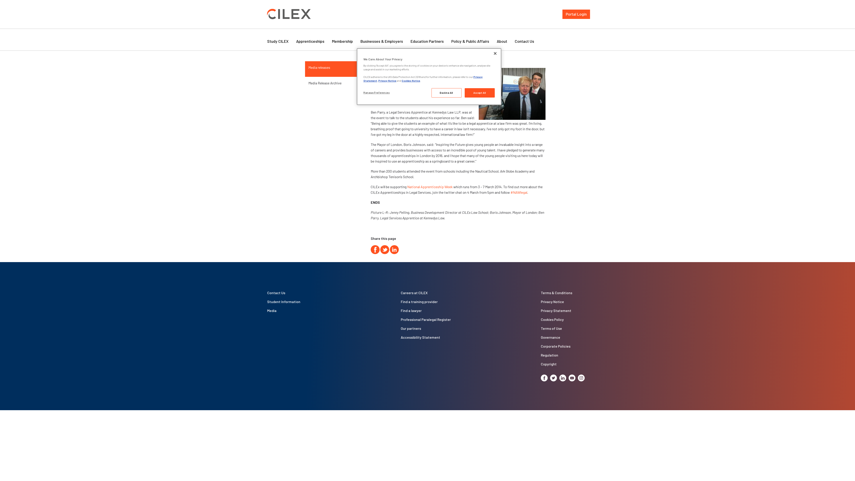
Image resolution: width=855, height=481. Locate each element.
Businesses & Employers (381, 41)
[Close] (495, 53)
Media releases (319, 67)
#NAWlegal (519, 192)
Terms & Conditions (556, 293)
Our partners (411, 328)
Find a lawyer (411, 310)
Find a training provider (419, 302)
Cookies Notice (411, 80)
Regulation (549, 355)
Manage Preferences (376, 92)
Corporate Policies (555, 346)
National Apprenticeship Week (430, 187)
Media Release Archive (325, 83)
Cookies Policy (552, 319)
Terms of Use (551, 328)
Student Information (283, 302)
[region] (429, 76)
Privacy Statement (556, 310)
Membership (342, 41)
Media (272, 310)
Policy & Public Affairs (470, 41)
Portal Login (576, 14)
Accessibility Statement (420, 337)
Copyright (549, 364)
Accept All (479, 92)
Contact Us (524, 41)
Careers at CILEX (414, 293)
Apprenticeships (310, 41)
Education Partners (427, 41)
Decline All (446, 92)
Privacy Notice (552, 302)
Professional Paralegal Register (426, 319)
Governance (550, 337)
